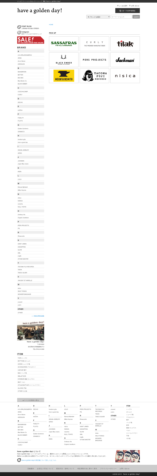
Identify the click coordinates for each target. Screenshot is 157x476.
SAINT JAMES (84, 426)
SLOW (82, 432)
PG (81, 412)
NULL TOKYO (68, 434)
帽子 (127, 420)
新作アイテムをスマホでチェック (31, 33)
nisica (66, 426)
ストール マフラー (131, 433)
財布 (127, 425)
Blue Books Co (22, 432)
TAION (97, 414)
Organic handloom (69, 444)
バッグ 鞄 (129, 422)
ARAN (19, 412)
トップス (129, 409)
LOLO (66, 409)
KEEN (50, 439)
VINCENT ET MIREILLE (99, 425)
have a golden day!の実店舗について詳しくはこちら (38, 460)
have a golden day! (131, 474)
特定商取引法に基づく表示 (87, 468)
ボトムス (129, 412)
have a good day (54, 412)
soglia (81, 437)
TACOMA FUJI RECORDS (99, 410)
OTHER (113, 419)
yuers (112, 412)
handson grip (53, 409)
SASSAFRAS (84, 429)
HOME (51, 24)
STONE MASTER (85, 439)
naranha (66, 432)
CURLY (20, 445)
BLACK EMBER (22, 435)
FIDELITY (36, 424)
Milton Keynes (68, 419)
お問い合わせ (135, 6)
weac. (97, 433)
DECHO (35, 409)
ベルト (128, 430)
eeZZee (35, 416)
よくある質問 (123, 6)
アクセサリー (130, 417)
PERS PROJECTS (85, 409)
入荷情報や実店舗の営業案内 (30, 27)
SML (81, 434)
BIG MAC (20, 430)
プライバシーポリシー (108, 468)
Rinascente (83, 419)
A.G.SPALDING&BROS (24, 409)
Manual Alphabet (69, 416)
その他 (128, 438)
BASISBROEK (22, 424)
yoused (113, 409)
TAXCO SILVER (100, 416)
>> (38, 316)
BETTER (20, 427)
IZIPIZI (51, 422)
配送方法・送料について (65, 468)
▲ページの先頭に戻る (30, 400)
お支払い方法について (45, 468)
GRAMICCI (36, 436)
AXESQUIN (21, 417)
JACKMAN (52, 429)
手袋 (127, 436)
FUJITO (35, 426)
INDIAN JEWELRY (54, 419)
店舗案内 (30, 468)
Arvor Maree (21, 414)
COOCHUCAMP (23, 442)
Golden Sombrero (38, 434)
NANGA (66, 429)
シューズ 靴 (129, 414)
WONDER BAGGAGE (98, 439)
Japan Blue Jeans (54, 432)
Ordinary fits (68, 441)
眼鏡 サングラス (131, 428)
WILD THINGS (99, 436)
